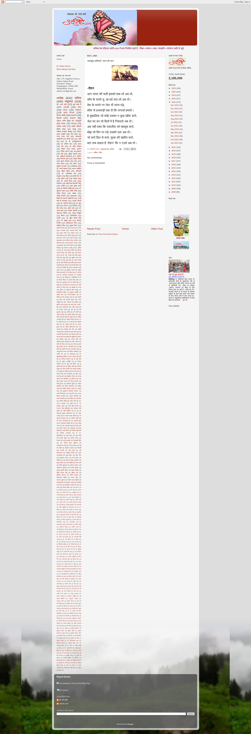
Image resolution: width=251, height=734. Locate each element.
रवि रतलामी (67, 591)
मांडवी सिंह (59, 584)
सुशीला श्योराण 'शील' (76, 633)
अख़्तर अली (64, 179)
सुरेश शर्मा (64, 633)
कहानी (73, 115)
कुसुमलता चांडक (65, 514)
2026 (174, 88)
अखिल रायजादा (63, 490)
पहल (60, 648)
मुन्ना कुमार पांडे (70, 586)
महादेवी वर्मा (67, 332)
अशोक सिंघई (63, 401)
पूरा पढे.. (185, 300)
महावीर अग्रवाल (69, 448)
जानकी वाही (59, 529)
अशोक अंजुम (69, 499)
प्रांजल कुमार (66, 440)
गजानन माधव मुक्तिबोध (63, 408)
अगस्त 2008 (180, 226)
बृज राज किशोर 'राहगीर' (70, 576)
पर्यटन (66, 206)
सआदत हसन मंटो (75, 230)
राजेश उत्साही (60, 596)
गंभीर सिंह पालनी (73, 406)
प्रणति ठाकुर (63, 438)
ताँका (60, 300)
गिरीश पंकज (65, 151)
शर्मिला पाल (60, 460)
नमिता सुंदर (62, 556)
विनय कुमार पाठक (62, 381)
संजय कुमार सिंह (71, 621)
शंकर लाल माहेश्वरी (69, 613)
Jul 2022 (174, 122)
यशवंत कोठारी (72, 211)
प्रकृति (63, 134)
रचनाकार (73, 285)
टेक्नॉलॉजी (73, 216)
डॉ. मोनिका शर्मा (73, 544)
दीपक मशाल (63, 428)
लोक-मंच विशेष (62, 213)
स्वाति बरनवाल (62, 635)
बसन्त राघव (60, 374)
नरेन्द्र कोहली (71, 556)
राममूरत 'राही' (60, 601)
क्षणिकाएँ (78, 171)
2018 (174, 158)
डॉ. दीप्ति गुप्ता (77, 539)
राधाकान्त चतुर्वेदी (71, 596)
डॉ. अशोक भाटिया (69, 319)
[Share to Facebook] (132, 149)
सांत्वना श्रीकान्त (74, 267)
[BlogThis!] (127, 149)
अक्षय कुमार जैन (77, 487)
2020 (174, 151)
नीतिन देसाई (78, 645)
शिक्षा (67, 176)
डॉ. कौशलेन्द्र (71, 354)
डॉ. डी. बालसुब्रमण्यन (73, 141)
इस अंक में (77, 104)
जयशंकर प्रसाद (63, 527)
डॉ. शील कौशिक (63, 262)
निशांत (79, 132)
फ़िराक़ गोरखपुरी (71, 569)
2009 (174, 189)
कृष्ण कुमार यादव (75, 186)
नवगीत (63, 186)
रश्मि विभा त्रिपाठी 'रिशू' (73, 183)
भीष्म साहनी (65, 579)
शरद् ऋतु (78, 613)
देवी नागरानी (71, 228)
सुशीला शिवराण (61, 475)
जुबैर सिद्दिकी (67, 411)
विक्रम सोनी (75, 334)
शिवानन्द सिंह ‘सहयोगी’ (72, 460)
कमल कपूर (78, 509)
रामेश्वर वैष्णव (70, 601)
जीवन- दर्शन (61, 121)
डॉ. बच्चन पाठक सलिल (69, 416)
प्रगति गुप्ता (71, 253)
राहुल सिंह (65, 258)
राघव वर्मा (74, 653)
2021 (174, 147)
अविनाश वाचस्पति (67, 275)
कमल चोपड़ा (75, 341)
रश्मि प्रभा (66, 287)
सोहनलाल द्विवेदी (62, 477)
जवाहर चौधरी (76, 201)
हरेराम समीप (66, 487)
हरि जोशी (76, 312)
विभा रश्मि (61, 611)
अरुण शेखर (70, 398)
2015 (174, 168)
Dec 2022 (175, 105)
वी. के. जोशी (71, 611)
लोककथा (59, 240)
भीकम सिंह (76, 282)
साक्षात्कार (73, 196)
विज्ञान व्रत (75, 379)
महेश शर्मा (75, 581)
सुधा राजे (59, 628)
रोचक (63, 123)
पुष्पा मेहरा (69, 435)
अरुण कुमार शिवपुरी (74, 497)
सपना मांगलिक (67, 623)
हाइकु (74, 129)
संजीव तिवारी (61, 196)
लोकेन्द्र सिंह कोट (63, 606)
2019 (174, 154)
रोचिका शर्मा (69, 603)
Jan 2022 (175, 143)
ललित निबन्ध (61, 193)
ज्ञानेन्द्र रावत (77, 529)
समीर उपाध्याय (77, 623)
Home (125, 228)
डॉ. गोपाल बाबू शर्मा (75, 356)
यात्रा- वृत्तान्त (76, 149)
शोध (72, 134)
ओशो (71, 403)
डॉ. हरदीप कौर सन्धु (67, 551)
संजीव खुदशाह (63, 465)
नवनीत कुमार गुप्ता (72, 235)
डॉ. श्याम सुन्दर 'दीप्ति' (68, 250)
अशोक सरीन (62, 502)
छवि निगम (69, 524)
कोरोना (79, 156)
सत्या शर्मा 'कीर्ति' (61, 267)
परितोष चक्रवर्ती (76, 430)
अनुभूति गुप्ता (75, 492)
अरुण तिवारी (60, 499)
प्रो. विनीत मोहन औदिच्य (69, 443)
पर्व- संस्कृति (76, 121)
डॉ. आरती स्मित (66, 181)
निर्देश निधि (73, 191)
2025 (174, 92)
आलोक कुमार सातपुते (63, 341)
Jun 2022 (175, 126)
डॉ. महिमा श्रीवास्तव (69, 327)
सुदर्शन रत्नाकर (62, 166)
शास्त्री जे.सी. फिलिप (64, 616)
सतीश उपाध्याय (74, 465)
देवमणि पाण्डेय (60, 228)
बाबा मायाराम (74, 238)
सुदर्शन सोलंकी (74, 292)
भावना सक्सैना (76, 169)
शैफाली (60, 663)
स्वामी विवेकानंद (61, 393)
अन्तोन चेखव (60, 495)
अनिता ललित (60, 314)
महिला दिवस (65, 171)
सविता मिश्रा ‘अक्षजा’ (69, 388)
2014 (174, 171)
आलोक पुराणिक (70, 504)
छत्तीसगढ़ (74, 166)
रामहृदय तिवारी (70, 453)
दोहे (62, 154)
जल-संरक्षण (77, 151)
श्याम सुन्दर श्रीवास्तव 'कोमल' (73, 618)
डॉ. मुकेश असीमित (65, 361)
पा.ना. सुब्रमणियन (68, 648)
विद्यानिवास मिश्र (61, 292)
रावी (78, 601)
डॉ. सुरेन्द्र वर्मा (69, 549)
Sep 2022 (175, 116)
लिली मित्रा (75, 265)
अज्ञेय (63, 272)
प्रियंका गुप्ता (65, 159)
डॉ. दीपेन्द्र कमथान (65, 359)
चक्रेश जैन (65, 349)
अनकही (66, 107)
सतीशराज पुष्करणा (62, 468)
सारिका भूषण (63, 339)
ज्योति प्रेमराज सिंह (63, 532)
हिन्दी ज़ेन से (77, 176)
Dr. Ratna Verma (63, 66)
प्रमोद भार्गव (61, 126)
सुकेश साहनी (72, 154)
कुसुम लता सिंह (75, 638)
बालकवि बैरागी (67, 571)
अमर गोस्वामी (60, 398)
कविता (96, 153)
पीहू (74, 564)
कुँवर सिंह (71, 512)
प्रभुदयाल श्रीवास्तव (65, 371)
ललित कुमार (78, 603)
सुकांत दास (76, 626)
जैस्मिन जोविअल (74, 351)
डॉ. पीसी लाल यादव (64, 542)
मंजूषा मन (59, 285)
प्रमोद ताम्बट (74, 438)
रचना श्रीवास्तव (63, 307)
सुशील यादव (75, 258)
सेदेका (79, 667)
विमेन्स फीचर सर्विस (72, 240)
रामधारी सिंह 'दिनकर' (63, 334)
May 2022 (175, 129)
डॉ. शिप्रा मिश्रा (61, 280)
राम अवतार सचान (62, 309)
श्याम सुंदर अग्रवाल (70, 663)
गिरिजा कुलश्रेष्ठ (66, 519)
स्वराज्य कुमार (60, 480)
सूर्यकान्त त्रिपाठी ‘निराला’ (70, 391)
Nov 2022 (175, 109)
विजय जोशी (61, 115)
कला (75, 161)
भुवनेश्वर (73, 579)
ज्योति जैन (60, 354)
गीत (62, 146)
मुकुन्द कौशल (60, 586)
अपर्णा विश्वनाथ (70, 245)
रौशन (100, 153)
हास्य (79, 144)
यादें (68, 136)
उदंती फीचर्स (76, 126)
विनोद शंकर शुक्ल (76, 608)
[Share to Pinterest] (134, 149)
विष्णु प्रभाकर (74, 381)
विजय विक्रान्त (66, 608)
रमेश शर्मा (76, 332)
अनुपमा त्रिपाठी (73, 396)
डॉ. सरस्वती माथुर (68, 426)
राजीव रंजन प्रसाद (62, 593)
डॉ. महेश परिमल (75, 146)
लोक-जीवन (69, 455)
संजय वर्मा (78, 463)
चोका (67, 260)
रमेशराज (67, 265)
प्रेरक (65, 110)
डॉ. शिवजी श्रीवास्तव (68, 188)
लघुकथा (69, 101)
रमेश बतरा (72, 450)
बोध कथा (60, 208)
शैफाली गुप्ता (60, 618)
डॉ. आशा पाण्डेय (76, 260)
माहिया (73, 262)
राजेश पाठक (75, 307)
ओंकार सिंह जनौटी (67, 509)
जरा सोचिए (65, 277)
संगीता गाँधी (62, 621)
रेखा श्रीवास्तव (60, 603)
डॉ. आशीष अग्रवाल (73, 534)
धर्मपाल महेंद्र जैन (73, 643)
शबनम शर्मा (60, 337)
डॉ (75, 411)
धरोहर (64, 129)
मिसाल (66, 285)
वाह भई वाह (74, 309)
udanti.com (63, 704)
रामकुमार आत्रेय (73, 598)
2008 (174, 192)
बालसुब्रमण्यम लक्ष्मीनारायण (68, 574)
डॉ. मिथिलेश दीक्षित (61, 544)
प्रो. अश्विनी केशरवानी (64, 156)
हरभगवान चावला (73, 243)
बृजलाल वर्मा (66, 282)
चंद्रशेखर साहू (61, 522)
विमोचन (76, 658)
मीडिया (76, 302)
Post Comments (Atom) (108, 234)
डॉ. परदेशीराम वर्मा (69, 174)
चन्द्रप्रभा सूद (75, 349)
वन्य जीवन (73, 164)
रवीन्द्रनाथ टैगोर (71, 223)
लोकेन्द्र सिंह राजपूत (72, 290)
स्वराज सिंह (74, 477)
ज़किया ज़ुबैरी (60, 640)
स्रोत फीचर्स (68, 112)
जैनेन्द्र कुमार (68, 529)
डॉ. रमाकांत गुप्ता (76, 421)
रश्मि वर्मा (76, 591)
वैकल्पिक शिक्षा (60, 660)
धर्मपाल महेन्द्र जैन (62, 645)
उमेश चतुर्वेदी (62, 507)
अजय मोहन (72, 490)
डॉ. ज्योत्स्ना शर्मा (66, 203)
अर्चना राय (60, 260)
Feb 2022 (175, 140)
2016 (174, 165)
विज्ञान (63, 149)
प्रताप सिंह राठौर (74, 280)
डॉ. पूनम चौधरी (77, 297)
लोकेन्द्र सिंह (61, 225)
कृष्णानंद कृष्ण (75, 514)
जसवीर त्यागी (74, 527)
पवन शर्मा (59, 561)
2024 (174, 95)
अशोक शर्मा (78, 499)
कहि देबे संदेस (61, 344)
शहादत (68, 660)
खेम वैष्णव (71, 517)
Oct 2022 (175, 112)
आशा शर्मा (78, 504)
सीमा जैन (68, 626)
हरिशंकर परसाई (69, 485)
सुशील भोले (74, 473)
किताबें (59, 118)
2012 (174, 178)
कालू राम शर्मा (72, 344)
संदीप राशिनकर (69, 386)
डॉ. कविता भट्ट (66, 144)
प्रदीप (74, 566)
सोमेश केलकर (74, 475)
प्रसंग (58, 440)
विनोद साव (70, 139)
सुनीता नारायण (60, 630)
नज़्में (71, 645)
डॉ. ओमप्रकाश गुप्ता (72, 640)
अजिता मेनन (65, 492)
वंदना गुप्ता (73, 606)
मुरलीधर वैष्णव (71, 376)
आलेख (60, 98)
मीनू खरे (61, 376)
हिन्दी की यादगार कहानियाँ (65, 198)
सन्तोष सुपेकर (74, 468)
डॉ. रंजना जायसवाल (62, 421)
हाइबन (73, 233)
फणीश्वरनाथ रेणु (61, 445)
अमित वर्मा (68, 495)
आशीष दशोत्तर (71, 314)
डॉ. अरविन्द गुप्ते (61, 534)
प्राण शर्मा (76, 371)
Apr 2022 (175, 133)
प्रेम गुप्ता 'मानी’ (61, 238)
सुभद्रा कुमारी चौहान (62, 470)
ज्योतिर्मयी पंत (75, 277)
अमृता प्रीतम (62, 497)
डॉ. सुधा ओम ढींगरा (70, 364)
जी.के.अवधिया (71, 295)
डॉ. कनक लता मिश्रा (62, 537)
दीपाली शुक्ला (70, 300)
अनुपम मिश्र (77, 159)
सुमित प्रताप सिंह (62, 473)
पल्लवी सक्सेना (77, 369)
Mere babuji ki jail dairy (66, 69)
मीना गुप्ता (76, 584)
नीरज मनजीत (66, 369)
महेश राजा (78, 374)
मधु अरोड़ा (67, 581)
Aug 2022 (175, 119)
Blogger (130, 724)
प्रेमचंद (74, 206)
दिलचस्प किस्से (61, 643)
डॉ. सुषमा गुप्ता (66, 221)
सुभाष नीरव (73, 225)
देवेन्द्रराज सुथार (67, 554)
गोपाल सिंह (76, 519)
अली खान (78, 398)
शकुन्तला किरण (64, 458)
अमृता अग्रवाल (77, 495)
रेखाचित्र (66, 379)
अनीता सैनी (74, 339)
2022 (174, 102)
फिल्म (58, 282)
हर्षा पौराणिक (78, 635)
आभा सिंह (61, 504)
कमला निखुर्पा (76, 213)
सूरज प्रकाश (65, 161)
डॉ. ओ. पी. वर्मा (68, 322)
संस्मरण (73, 118)
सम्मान (79, 337)
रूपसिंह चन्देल (69, 655)
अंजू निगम (72, 393)
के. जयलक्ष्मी (69, 346)
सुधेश (66, 628)
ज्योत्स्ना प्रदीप (68, 248)
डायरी (58, 218)
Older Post (157, 228)
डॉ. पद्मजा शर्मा (67, 324)
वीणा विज (78, 455)
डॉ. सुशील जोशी (70, 366)
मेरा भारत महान (65, 653)
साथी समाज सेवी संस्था (69, 667)
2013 (174, 175)
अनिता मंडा (71, 272)
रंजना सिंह (74, 588)
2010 (174, 185)
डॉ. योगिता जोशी (74, 418)
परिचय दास (76, 559)
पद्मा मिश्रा (65, 430)
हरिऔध (70, 635)
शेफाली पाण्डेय (75, 616)
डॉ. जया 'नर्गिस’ (67, 539)
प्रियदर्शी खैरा (77, 440)
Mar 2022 (175, 136)
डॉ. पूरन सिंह (75, 542)
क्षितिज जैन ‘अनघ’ (61, 517)
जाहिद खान (60, 295)
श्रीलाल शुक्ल (71, 384)
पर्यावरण (78, 110)
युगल (67, 588)
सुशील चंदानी (71, 270)
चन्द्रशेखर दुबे (73, 522)
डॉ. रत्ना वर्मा (62, 104)
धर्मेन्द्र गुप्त (78, 554)
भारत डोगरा (60, 164)
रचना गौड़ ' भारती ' (76, 304)
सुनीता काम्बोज (74, 628)
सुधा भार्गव (63, 233)
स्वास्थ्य (74, 123)
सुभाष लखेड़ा (75, 470)
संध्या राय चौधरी (70, 665)
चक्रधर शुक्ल (68, 317)
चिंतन (63, 216)
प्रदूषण (59, 176)
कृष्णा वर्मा (71, 208)
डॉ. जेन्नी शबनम (62, 169)
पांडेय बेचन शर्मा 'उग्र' (69, 561)
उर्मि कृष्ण (71, 507)
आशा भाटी (73, 401)
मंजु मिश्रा (69, 374)
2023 (174, 99)
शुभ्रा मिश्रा (60, 463)
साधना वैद (61, 626)
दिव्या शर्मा (78, 426)
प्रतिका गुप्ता (67, 566)
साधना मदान (60, 270)
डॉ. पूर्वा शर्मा (77, 359)
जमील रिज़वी (78, 524)
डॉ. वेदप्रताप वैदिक (64, 423)
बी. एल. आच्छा (67, 255)
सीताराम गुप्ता (60, 243)
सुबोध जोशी (71, 630)
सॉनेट (68, 312)
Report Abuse (63, 677)
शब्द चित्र (75, 458)
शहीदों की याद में (77, 660)
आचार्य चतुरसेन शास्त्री (75, 502)
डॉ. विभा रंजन (69, 546)
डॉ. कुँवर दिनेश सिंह (73, 218)
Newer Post (93, 228)
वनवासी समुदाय (67, 658)
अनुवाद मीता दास (63, 638)
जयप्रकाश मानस (61, 351)
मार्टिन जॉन (68, 584)
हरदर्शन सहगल (70, 482)
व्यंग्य (79, 107)
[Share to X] (130, 149)
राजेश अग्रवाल (74, 593)
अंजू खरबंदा (60, 245)
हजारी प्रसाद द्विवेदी (73, 480)
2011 (174, 182)
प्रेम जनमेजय (67, 302)
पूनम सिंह (78, 435)
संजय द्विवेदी (69, 463)
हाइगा (60, 670)
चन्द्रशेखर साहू (60, 524)
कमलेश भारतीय (63, 512)
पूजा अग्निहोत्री (66, 650)
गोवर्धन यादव (77, 179)
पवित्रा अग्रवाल (65, 433)
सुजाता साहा (60, 312)
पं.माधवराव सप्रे (66, 559)
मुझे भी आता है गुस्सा (62, 304)
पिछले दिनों (67, 564)
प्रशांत (74, 650)
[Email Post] (120, 149)
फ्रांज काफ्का (72, 445)
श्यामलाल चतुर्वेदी (70, 337)
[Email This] (125, 149)
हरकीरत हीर (60, 482)
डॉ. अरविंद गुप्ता (75, 532)
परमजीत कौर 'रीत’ (69, 329)
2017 (174, 161)
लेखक (74, 193)
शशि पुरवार (60, 384)
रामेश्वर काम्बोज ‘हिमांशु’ (64, 132)
